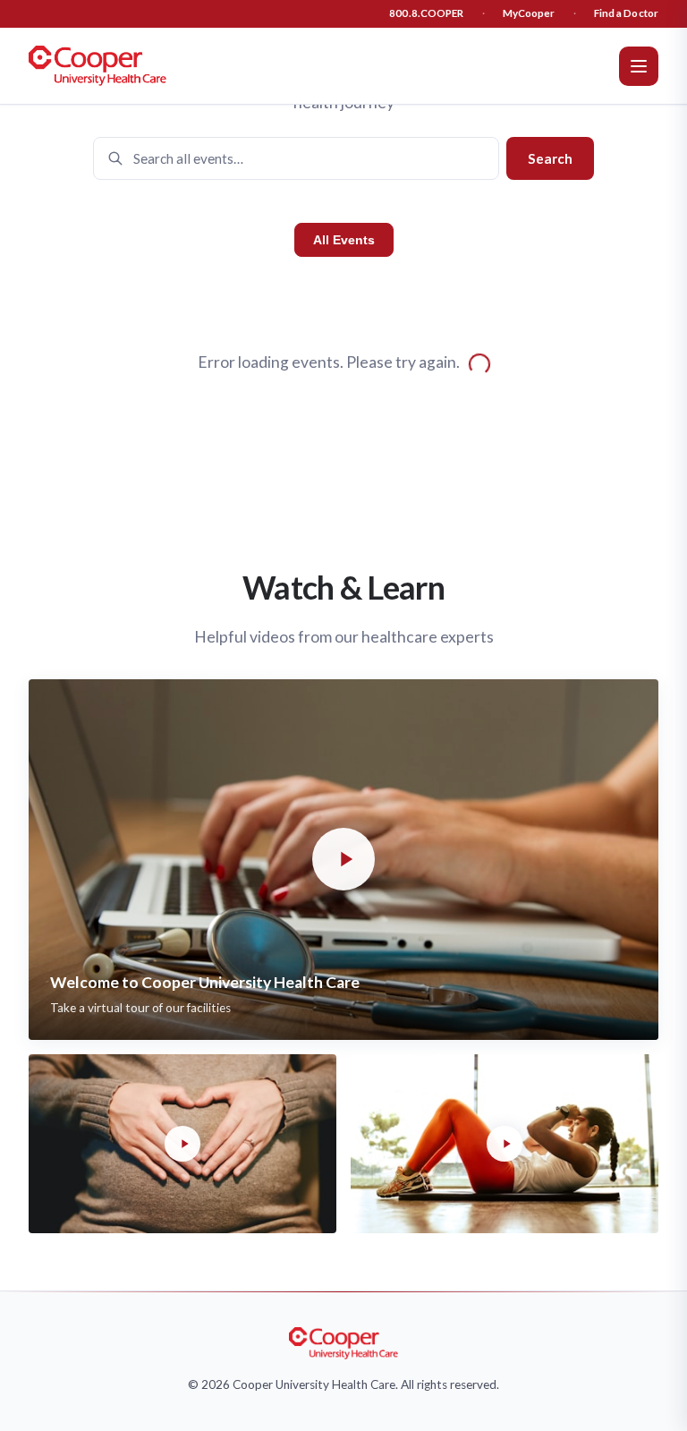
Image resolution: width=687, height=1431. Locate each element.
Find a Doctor (626, 13)
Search (550, 158)
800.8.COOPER (426, 13)
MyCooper (529, 13)
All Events (344, 240)
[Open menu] (638, 66)
